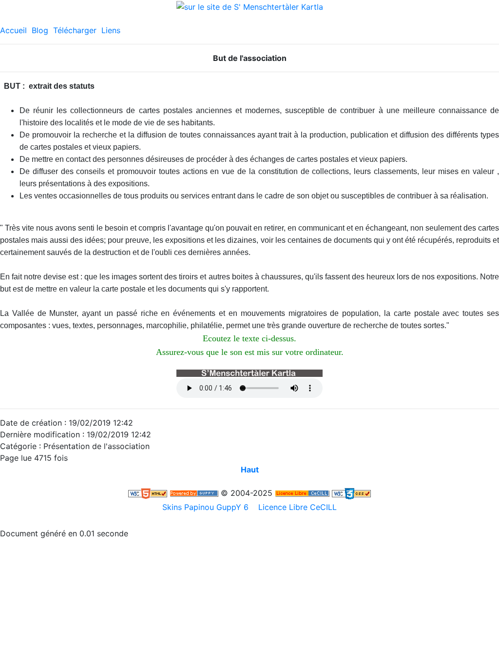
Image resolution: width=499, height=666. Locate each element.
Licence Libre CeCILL (296, 507)
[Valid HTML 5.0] (147, 493)
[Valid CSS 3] (351, 493)
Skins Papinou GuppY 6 (207, 507)
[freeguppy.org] (194, 493)
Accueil (13, 30)
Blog (40, 30)
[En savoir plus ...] (302, 493)
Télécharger (74, 30)
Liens (110, 30)
